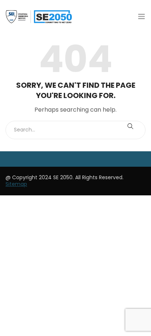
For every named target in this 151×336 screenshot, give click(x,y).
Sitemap (16, 184)
